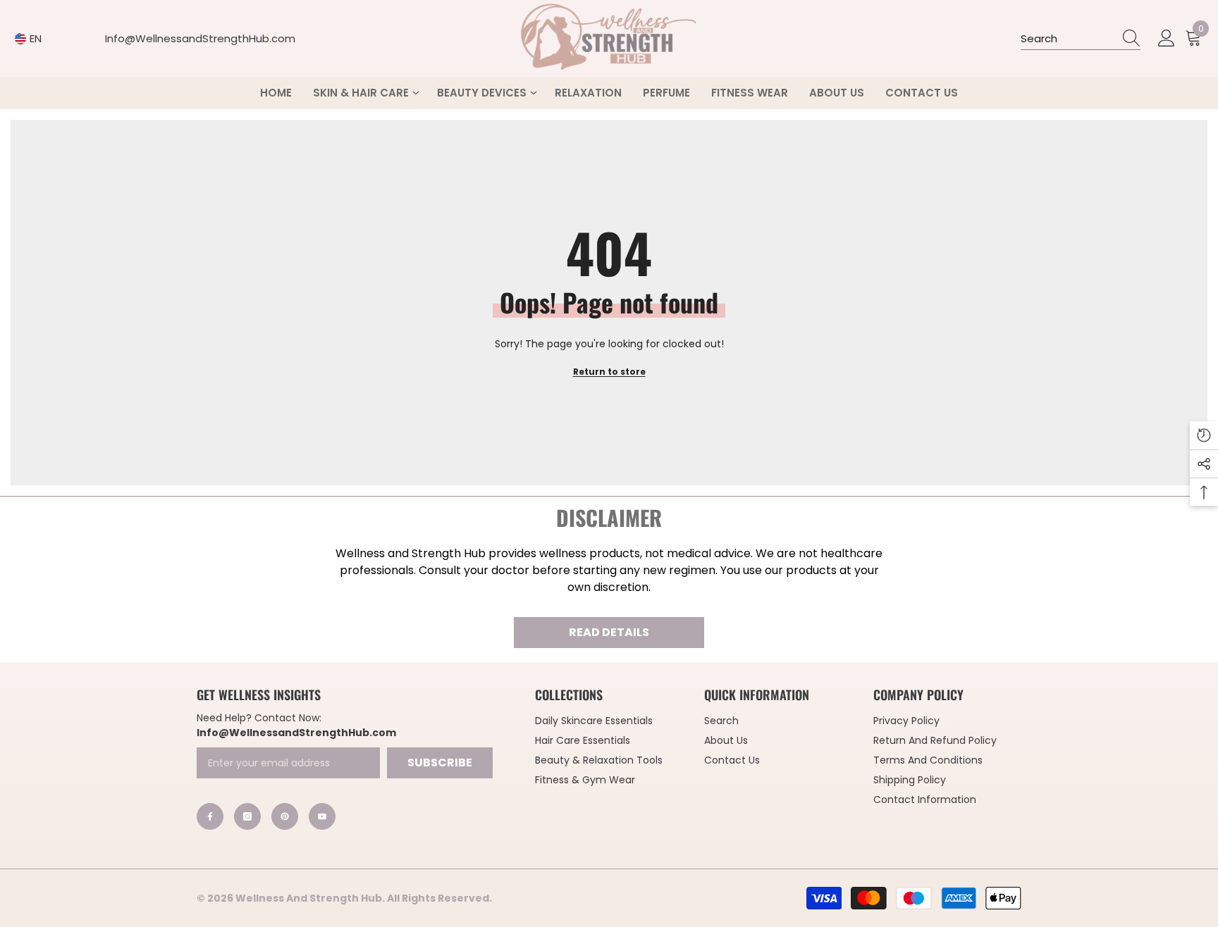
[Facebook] (210, 816)
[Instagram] (247, 816)
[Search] (1080, 39)
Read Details (609, 632)
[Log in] (1166, 38)
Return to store (609, 372)
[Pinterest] (284, 816)
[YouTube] (322, 816)
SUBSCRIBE (439, 762)
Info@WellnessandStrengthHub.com (200, 38)
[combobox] (1067, 38)
